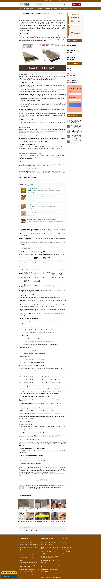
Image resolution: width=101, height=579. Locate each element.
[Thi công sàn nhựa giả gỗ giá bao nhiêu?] (42, 516)
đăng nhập (27, 530)
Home (21, 8)
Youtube (30, 574)
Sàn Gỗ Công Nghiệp (28, 8)
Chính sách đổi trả (66, 549)
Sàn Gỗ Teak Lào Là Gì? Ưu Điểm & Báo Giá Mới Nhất (39, 204)
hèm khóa (46, 39)
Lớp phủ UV (23, 89)
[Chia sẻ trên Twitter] (40, 480)
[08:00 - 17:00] (23, 1)
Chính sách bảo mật (66, 545)
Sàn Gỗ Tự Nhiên (38, 8)
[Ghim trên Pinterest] (45, 480)
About (34, 574)
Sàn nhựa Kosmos (29, 197)
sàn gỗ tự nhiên (40, 190)
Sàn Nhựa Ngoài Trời (72, 82)
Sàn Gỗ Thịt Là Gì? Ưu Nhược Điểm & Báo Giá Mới (38, 188)
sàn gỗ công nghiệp (26, 25)
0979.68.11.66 (76, 17)
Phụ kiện (66, 8)
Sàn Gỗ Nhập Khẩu (28, 393)
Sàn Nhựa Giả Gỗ (48, 8)
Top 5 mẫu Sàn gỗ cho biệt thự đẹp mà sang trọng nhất (76, 142)
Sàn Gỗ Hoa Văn (71, 73)
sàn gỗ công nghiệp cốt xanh (48, 213)
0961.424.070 (76, 27)
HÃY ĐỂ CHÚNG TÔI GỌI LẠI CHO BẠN (75, 89)
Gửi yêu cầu (75, 105)
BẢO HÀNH (67, 0)
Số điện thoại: (72, 97)
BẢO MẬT (46, 0)
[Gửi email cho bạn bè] (42, 480)
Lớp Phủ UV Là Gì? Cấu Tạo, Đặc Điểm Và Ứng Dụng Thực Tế (76, 131)
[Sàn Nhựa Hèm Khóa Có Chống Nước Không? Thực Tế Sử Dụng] (26, 503)
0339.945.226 (76, 21)
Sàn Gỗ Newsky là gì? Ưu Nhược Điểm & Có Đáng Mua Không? (41, 219)
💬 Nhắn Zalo (5, 576)
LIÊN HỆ (71, 8)
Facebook (25, 574)
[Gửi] (65, 4)
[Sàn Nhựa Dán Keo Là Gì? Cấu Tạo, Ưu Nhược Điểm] (26, 516)
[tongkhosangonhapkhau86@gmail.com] (20, 1)
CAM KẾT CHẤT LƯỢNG (58, 0)
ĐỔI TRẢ (51, 0)
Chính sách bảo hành (25, 410)
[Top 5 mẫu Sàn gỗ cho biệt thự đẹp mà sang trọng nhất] (58, 503)
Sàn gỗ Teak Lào (29, 206)
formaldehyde (61, 115)
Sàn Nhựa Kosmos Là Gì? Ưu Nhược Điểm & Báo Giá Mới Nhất (41, 196)
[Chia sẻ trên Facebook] (38, 480)
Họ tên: (70, 91)
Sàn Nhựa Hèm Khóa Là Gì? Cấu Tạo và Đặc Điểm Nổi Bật (76, 137)
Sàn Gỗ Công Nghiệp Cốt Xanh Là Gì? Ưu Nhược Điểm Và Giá (40, 212)
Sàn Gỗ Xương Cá (58, 8)
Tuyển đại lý (64, 553)
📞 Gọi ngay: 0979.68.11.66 (9, 572)
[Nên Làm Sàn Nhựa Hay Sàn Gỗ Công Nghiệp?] (58, 516)
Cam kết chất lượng (66, 551)
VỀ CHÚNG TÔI (78, 0)
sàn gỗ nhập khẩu (27, 370)
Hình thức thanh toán (67, 547)
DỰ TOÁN (72, 0)
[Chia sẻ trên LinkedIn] (47, 480)
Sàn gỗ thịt (28, 190)
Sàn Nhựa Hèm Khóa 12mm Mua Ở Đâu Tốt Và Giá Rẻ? (76, 121)
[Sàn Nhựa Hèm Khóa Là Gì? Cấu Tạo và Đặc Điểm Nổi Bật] (42, 503)
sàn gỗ (43, 113)
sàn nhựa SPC (48, 197)
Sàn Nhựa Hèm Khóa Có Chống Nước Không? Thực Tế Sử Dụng (76, 126)
